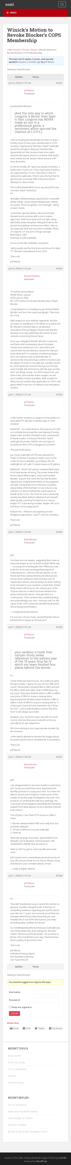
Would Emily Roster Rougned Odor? (28, 1131)
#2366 (59, 627)
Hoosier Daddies (17, 1124)
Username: (15, 992)
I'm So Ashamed (17, 1069)
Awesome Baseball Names (23, 1111)
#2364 (59, 394)
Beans (34, 49)
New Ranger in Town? (20, 1118)
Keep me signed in (22, 1007)
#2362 (59, 83)
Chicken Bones (16, 1082)
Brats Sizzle (14, 1055)
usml (9, 4)
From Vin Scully (16, 1062)
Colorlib (62, 1157)
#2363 (59, 268)
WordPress (41, 1161)
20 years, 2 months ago (29, 62)
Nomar (12, 1075)
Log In (14, 1013)
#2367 (59, 756)
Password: (14, 1000)
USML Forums (13, 49)
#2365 (59, 531)
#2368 (59, 875)
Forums (25, 49)
